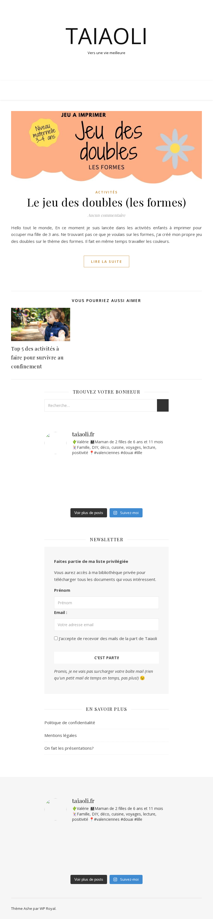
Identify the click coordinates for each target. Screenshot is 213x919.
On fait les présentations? (69, 748)
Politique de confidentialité (69, 722)
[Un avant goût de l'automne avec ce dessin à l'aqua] (118, 467)
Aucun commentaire (106, 215)
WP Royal (47, 908)
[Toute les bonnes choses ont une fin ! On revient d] (54, 482)
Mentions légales (60, 735)
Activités (106, 192)
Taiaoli (106, 35)
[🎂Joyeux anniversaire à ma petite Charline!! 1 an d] (118, 482)
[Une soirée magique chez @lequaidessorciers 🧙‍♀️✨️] (54, 467)
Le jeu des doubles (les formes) (106, 202)
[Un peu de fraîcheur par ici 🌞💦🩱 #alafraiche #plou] (54, 497)
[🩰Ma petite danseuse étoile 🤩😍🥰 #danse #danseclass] (118, 497)
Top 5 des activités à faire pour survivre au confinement (37, 357)
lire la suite (106, 261)
